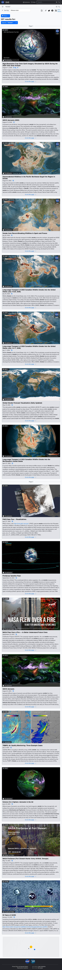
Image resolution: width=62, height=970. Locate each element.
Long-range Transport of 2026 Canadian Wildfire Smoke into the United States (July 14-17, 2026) (29, 347)
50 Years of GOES (9, 915)
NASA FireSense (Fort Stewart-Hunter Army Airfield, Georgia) (25, 858)
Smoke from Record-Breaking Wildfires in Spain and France (25, 233)
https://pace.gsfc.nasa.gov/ (21, 523)
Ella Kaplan (40, 968)
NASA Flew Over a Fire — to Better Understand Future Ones (25, 632)
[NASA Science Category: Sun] (17, 68)
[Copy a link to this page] (45, 10)
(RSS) (59, 10)
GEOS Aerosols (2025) (11, 120)
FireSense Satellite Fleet (12, 576)
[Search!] (59, 2)
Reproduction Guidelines (22, 968)
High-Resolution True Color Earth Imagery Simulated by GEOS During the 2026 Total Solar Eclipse (30, 64)
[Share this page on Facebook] (52, 10)
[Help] (2, 6)
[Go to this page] (31, 45)
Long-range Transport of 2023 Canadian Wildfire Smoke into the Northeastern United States (26, 460)
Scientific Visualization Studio (7, 2)
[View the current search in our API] (41, 10)
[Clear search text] (56, 2)
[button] (16, 22)
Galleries (27, 2)
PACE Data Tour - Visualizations (14, 519)
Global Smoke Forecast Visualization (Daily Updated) (22, 403)
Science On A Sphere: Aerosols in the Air (18, 802)
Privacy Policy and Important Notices (20, 966)
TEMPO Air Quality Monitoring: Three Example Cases (22, 745)
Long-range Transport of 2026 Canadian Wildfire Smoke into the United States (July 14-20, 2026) (29, 291)
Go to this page (29, 81)
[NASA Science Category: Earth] (14, 68)
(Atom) (59, 11)
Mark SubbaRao (42, 966)
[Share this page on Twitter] (49, 10)
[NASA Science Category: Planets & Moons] (15, 68)
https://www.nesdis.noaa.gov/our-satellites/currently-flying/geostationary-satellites (25, 927)
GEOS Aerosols (8, 689)
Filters (5, 16)
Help (33, 2)
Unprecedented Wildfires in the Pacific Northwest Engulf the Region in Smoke (29, 177)
